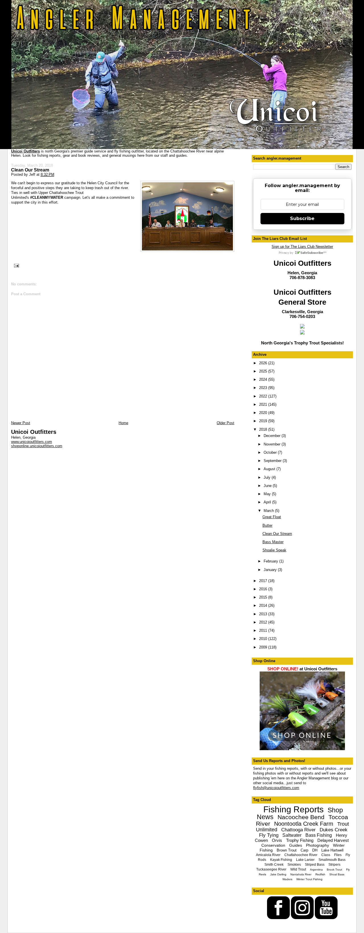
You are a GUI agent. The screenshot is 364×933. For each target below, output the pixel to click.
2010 (263, 639)
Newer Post (20, 423)
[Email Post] (15, 265)
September (273, 461)
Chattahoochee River (300, 855)
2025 (263, 371)
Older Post (225, 423)
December (273, 436)
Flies (338, 855)
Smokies (294, 865)
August (270, 469)
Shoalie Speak (274, 550)
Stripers (334, 865)
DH (314, 850)
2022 (263, 396)
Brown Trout (287, 850)
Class (325, 855)
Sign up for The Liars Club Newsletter (302, 246)
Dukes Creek (334, 829)
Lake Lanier (305, 860)
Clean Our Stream (30, 169)
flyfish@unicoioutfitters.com (276, 788)
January (271, 570)
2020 (263, 413)
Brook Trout (334, 869)
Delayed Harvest (333, 840)
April (268, 502)
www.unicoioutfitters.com (31, 442)
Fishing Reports (293, 809)
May (268, 494)
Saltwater (291, 835)
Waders (287, 879)
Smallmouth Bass (332, 860)
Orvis (277, 840)
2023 (263, 388)
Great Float (271, 517)
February (271, 561)
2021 (263, 404)
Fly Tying (268, 835)
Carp (304, 850)
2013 (263, 614)
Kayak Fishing (281, 860)
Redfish (320, 874)
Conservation (273, 845)
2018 (263, 429)
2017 (263, 581)
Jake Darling (278, 874)
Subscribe (302, 218)
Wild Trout (298, 869)
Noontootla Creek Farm (303, 824)
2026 (263, 363)
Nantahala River (300, 874)
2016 (263, 589)
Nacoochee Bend (301, 817)
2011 (263, 630)
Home (123, 423)
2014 (263, 605)
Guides (295, 845)
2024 (263, 379)
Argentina (316, 869)
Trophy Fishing (299, 840)
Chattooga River (298, 829)
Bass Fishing (318, 835)
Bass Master (273, 542)
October (271, 452)
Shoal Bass (336, 874)
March (269, 511)
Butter (267, 525)
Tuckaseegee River (271, 869)
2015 (263, 597)
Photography (317, 845)
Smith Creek (274, 865)
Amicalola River (268, 855)
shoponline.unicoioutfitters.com (36, 446)
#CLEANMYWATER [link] (46, 197)
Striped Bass (314, 865)
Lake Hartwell (332, 850)
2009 (263, 647)
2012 (263, 622)
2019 (263, 421)
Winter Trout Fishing (309, 879)
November (273, 444)
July (268, 477)
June (268, 486)
